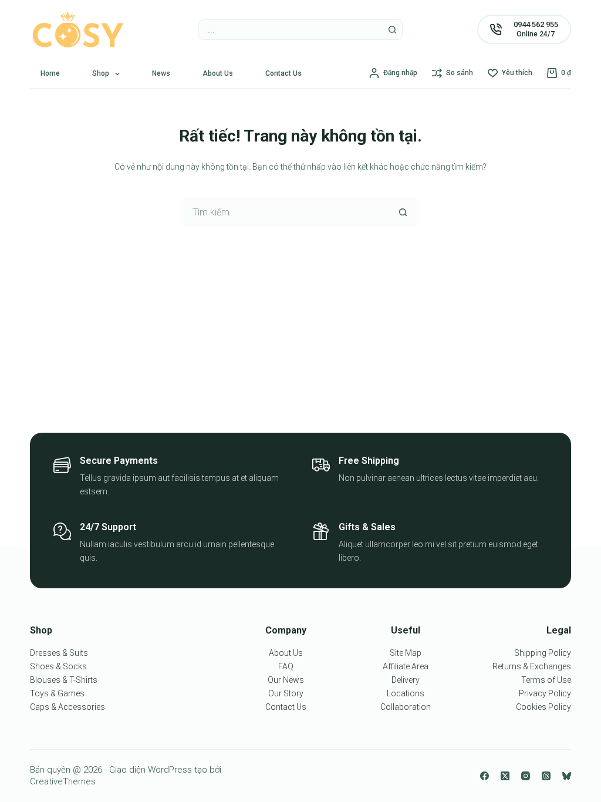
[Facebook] (484, 775)
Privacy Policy (545, 693)
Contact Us (283, 73)
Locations (405, 693)
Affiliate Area (405, 666)
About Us (217, 73)
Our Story (285, 693)
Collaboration (405, 707)
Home (50, 73)
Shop (100, 73)
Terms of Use (546, 680)
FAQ (285, 666)
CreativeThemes (63, 781)
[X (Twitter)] (505, 775)
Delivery (405, 680)
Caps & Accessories (67, 707)
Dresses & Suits (59, 653)
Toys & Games (57, 693)
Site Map (405, 653)
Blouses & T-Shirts (63, 680)
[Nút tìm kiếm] (392, 29)
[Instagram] (525, 775)
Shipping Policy (542, 653)
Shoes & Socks (58, 666)
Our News (286, 680)
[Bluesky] (566, 775)
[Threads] (546, 775)
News (161, 73)
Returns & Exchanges (531, 666)
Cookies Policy (543, 707)
